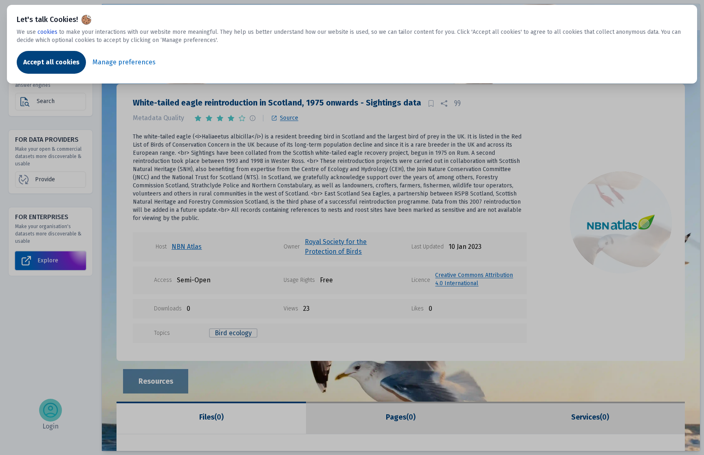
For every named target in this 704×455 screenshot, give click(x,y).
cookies (47, 32)
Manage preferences (124, 62)
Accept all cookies (51, 62)
